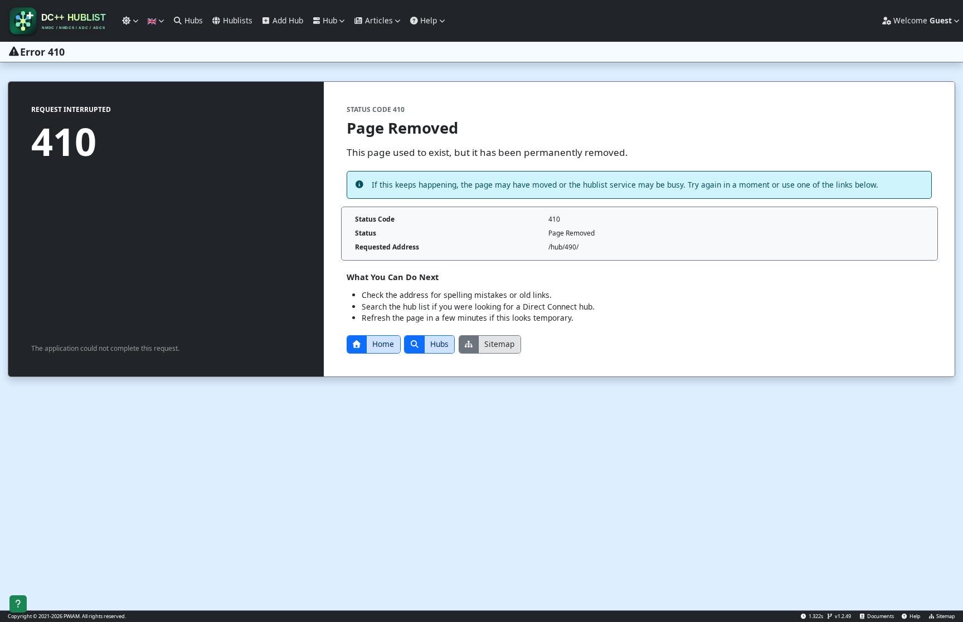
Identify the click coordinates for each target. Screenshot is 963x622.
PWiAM (72, 616)
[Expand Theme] (130, 21)
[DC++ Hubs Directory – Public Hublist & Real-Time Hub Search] (59, 21)
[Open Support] (18, 604)
